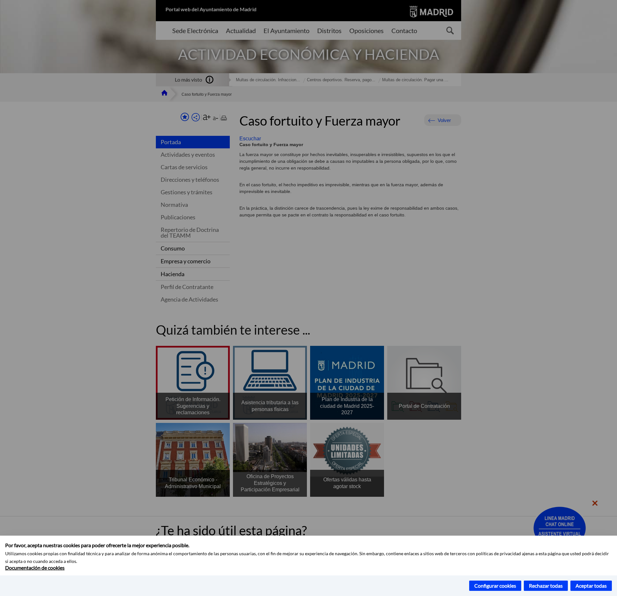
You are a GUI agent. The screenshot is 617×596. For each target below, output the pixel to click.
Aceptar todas (591, 586)
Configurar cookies (495, 586)
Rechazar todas (546, 586)
